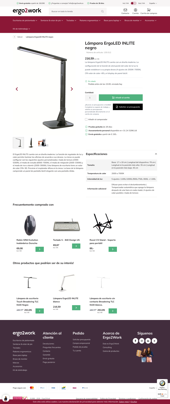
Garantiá (46, 355)
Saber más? (124, 402)
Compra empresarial (81, 343)
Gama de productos (111, 351)
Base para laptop (111, 20)
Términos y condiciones (127, 398)
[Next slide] (71, 89)
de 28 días (100, 127)
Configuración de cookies (148, 398)
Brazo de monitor (132, 20)
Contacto (46, 351)
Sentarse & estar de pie (51, 20)
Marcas (16, 362)
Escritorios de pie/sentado (24, 20)
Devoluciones (48, 343)
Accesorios (149, 20)
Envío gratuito (48, 358)
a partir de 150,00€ (32, 3)
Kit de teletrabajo (20, 29)
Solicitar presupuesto (81, 339)
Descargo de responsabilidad (86, 398)
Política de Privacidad (108, 398)
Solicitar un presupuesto (129, 107)
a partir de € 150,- (102, 134)
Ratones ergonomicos (89, 20)
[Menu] (166, 380)
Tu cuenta (77, 350)
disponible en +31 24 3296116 (112, 130)
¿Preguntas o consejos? (59, 3)
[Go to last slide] (17, 89)
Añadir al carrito (122, 97)
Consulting (107, 347)
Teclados (70, 20)
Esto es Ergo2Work (111, 343)
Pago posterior (49, 362)
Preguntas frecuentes (52, 347)
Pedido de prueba (80, 347)
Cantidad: (89, 92)
